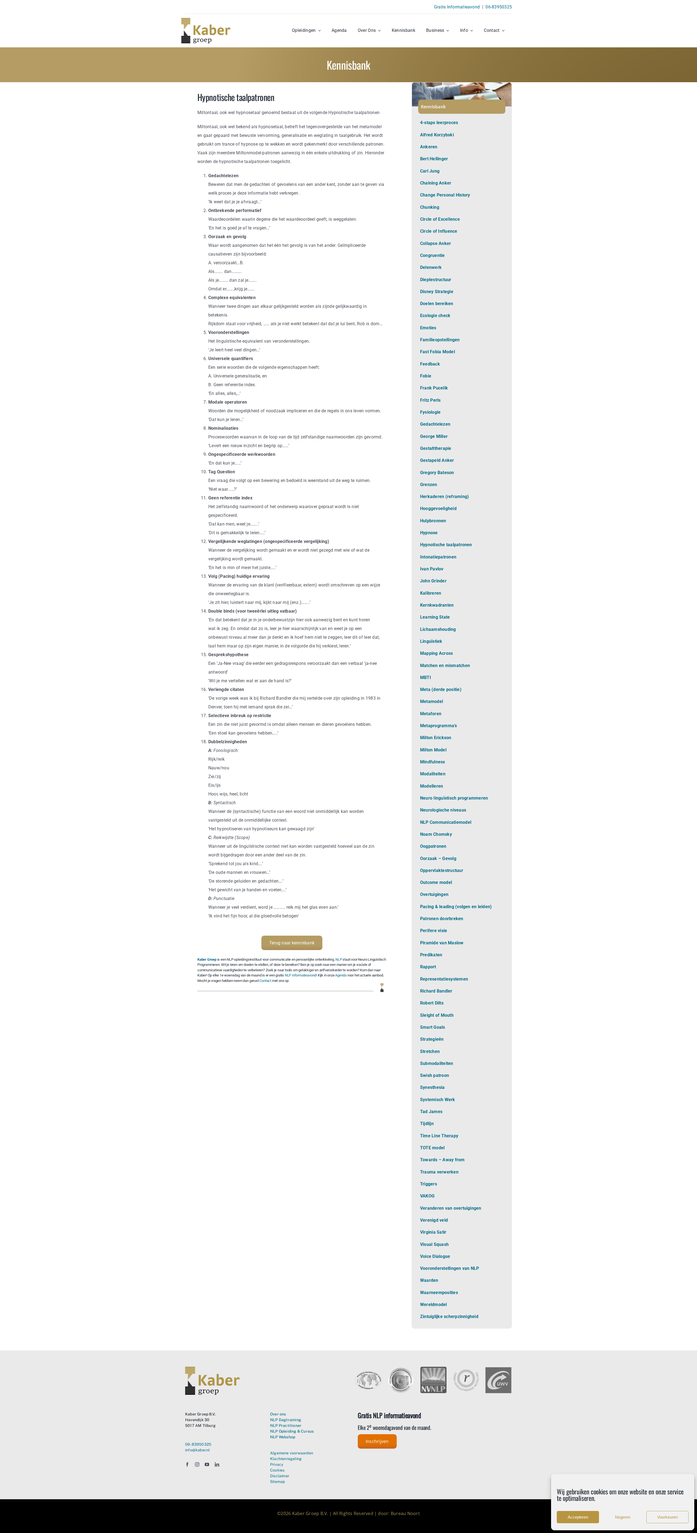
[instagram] (197, 1464)
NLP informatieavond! (301, 975)
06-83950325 (498, 7)
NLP (338, 959)
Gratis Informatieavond (457, 7)
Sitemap (277, 1481)
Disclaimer (279, 1476)
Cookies (277, 1470)
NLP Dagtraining (285, 1420)
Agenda (341, 975)
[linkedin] (217, 1464)
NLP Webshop (282, 1437)
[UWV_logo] (498, 1369)
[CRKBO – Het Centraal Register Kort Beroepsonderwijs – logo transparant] (466, 1371)
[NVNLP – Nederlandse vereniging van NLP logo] (433, 1368)
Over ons (278, 1414)
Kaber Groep (206, 959)
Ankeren (429, 146)
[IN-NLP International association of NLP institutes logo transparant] (368, 1373)
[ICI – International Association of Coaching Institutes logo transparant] (401, 1368)
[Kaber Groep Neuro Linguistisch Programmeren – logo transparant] (205, 20)
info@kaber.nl (197, 1450)
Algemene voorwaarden (291, 1453)
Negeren (622, 1517)
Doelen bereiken (436, 303)
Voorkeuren (667, 1517)
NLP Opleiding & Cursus (292, 1431)
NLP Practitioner (285, 1425)
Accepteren (578, 1517)
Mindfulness (432, 761)
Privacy (276, 1464)
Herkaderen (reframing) (444, 496)
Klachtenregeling (286, 1459)
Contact (265, 981)
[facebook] (187, 1464)
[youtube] (207, 1464)
